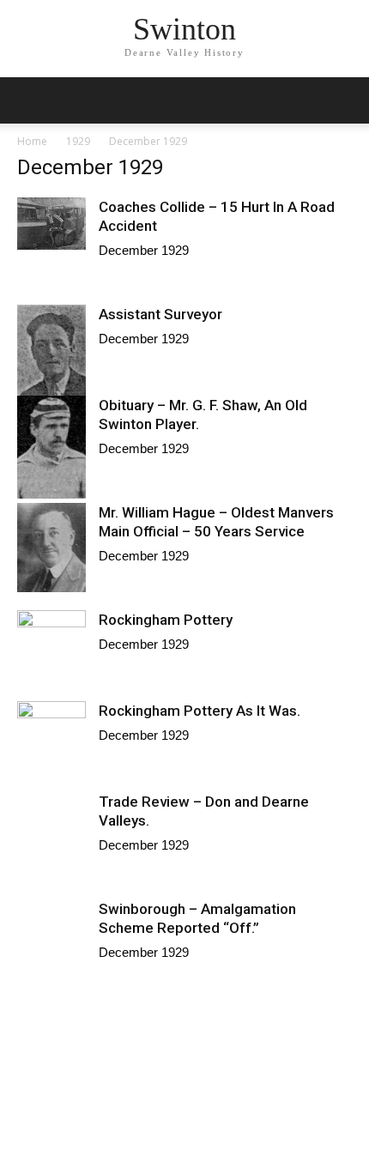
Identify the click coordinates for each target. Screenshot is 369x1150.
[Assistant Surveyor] (51, 357)
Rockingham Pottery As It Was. (199, 710)
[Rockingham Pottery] (51, 636)
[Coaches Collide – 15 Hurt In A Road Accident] (51, 223)
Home (32, 141)
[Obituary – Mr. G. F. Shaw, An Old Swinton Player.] (51, 447)
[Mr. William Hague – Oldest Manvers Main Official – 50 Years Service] (51, 547)
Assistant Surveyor (160, 314)
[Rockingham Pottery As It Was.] (51, 719)
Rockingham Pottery (166, 619)
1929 (78, 141)
